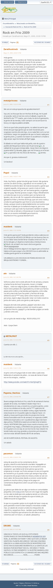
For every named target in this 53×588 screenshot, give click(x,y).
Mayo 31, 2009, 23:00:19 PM (12, 53)
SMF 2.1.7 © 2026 (21, 585)
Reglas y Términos (25, 583)
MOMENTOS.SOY (39, 536)
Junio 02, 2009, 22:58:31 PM (12, 457)
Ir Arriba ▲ (35, 583)
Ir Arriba (5, 564)
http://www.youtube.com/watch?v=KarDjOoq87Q (22, 382)
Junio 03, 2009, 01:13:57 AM (12, 529)
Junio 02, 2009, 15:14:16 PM (12, 340)
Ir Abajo (5, 42)
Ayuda (16, 583)
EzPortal (31, 569)
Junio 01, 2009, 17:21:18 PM (12, 230)
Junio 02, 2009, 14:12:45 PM (12, 277)
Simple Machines (32, 585)
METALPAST (11, 336)
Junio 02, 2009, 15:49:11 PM (12, 368)
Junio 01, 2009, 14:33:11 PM (12, 176)
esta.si (18, 492)
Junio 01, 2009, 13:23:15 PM (12, 104)
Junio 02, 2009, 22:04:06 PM (12, 397)
